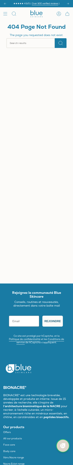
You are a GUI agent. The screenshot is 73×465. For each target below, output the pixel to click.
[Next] (68, 3)
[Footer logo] (18, 368)
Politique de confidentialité (24, 339)
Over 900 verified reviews (45, 3)
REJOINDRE (52, 321)
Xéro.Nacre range (13, 457)
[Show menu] (5, 13)
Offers (7, 432)
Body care (9, 451)
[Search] (61, 43)
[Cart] (67, 13)
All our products (12, 438)
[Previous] (5, 3)
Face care (9, 444)
